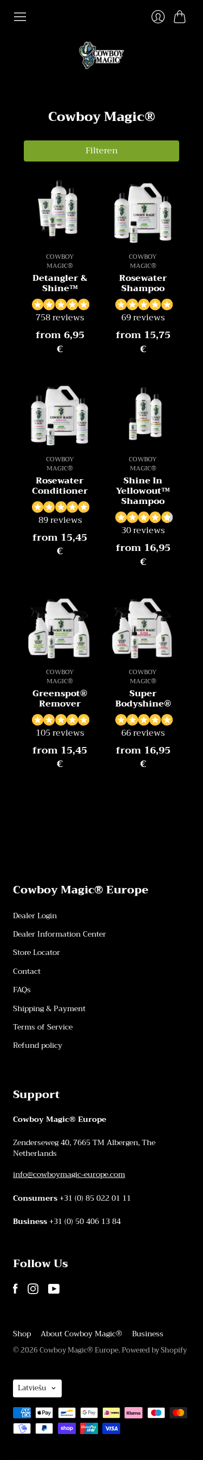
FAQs (22, 989)
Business (147, 1333)
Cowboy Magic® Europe (79, 1350)
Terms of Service (43, 1026)
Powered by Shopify (154, 1350)
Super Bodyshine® (143, 698)
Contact (27, 971)
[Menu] (20, 16)
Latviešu (32, 1388)
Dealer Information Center (59, 933)
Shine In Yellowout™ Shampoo (143, 491)
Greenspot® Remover (59, 698)
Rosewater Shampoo (143, 283)
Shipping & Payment (49, 1008)
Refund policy (37, 1045)
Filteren (102, 150)
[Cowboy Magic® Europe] (101, 55)
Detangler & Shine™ (59, 283)
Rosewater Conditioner (60, 486)
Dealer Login (35, 915)
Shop (22, 1333)
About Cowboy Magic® (81, 1333)
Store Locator (36, 952)
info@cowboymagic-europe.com (69, 1174)
